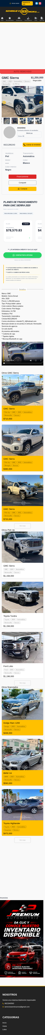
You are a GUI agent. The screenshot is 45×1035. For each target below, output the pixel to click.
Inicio (4, 1023)
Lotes (5, 1029)
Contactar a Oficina (24, 255)
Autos (5, 1026)
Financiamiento (22, 177)
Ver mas (22, 526)
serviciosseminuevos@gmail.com (17, 1007)
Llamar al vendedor (33, 145)
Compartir (22, 183)
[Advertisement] (22, 48)
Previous (3, 102)
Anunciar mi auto (26, 3)
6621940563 (9, 1003)
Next (40, 102)
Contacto (24, 189)
